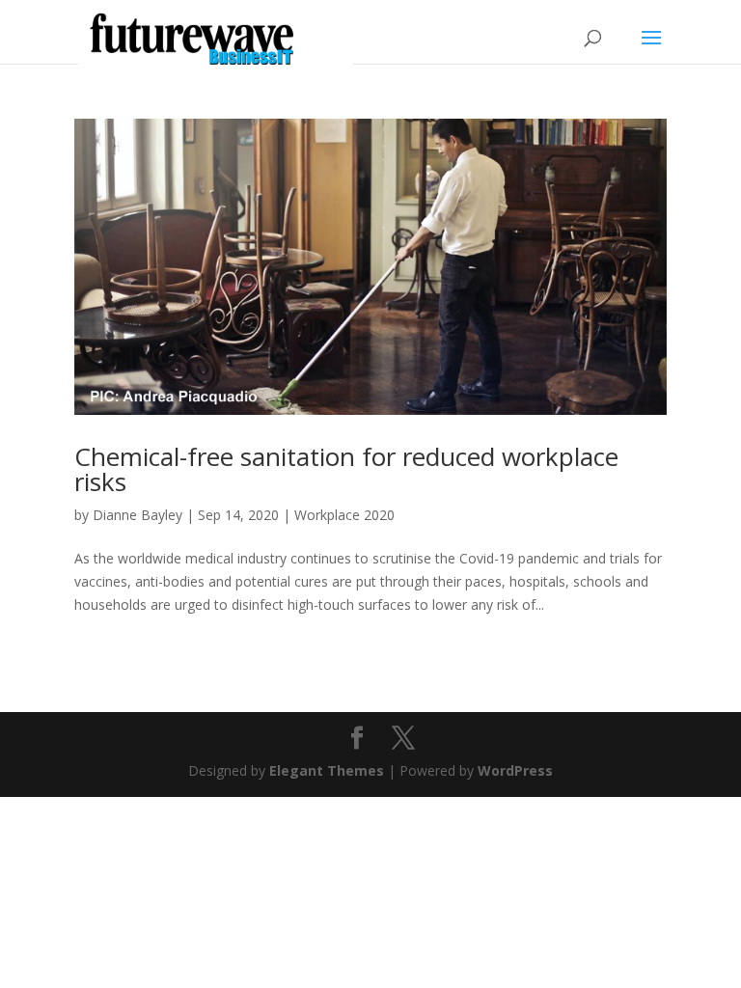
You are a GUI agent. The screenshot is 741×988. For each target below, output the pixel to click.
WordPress (515, 770)
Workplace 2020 (344, 515)
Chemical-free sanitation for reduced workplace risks (346, 469)
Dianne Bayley (137, 515)
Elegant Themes (326, 770)
